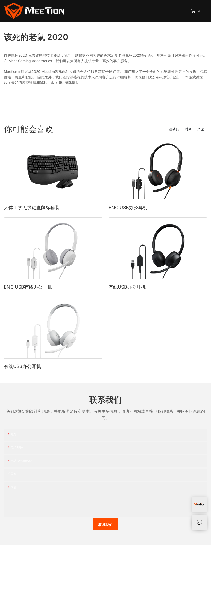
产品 (201, 129)
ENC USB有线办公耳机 (28, 287)
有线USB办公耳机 (127, 287)
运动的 (174, 129)
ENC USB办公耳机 (128, 207)
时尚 (188, 129)
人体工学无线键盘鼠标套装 (31, 207)
